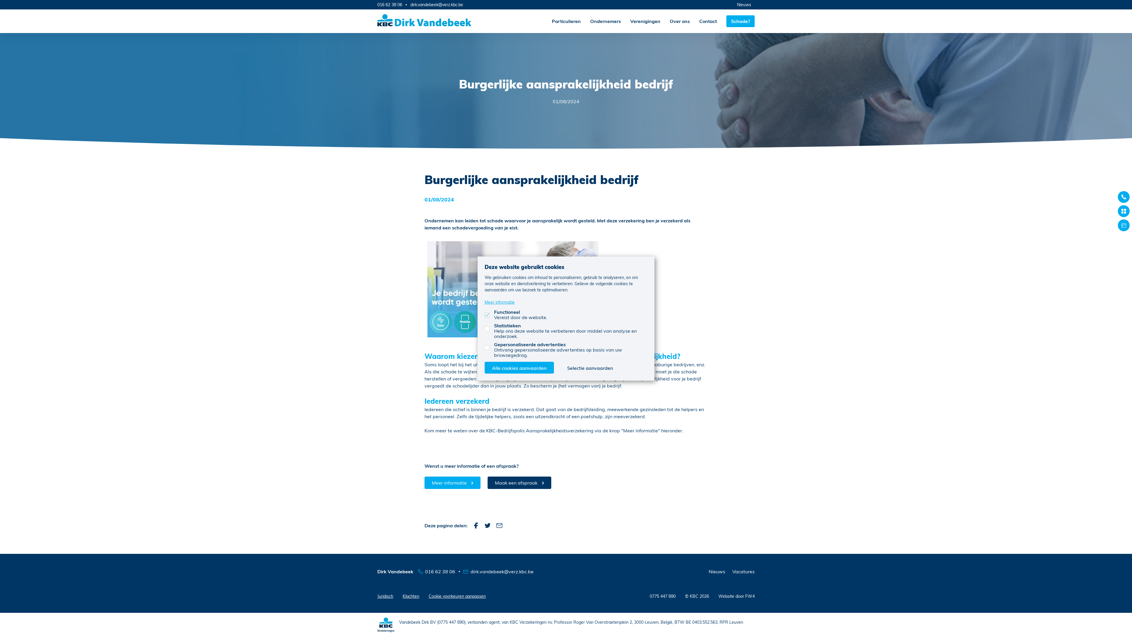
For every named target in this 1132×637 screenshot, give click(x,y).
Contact (708, 21)
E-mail (499, 525)
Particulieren (566, 21)
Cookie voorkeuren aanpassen (457, 596)
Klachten (411, 596)
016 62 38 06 (389, 4)
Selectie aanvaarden (590, 368)
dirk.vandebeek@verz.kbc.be (436, 4)
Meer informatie (449, 483)
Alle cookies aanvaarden (519, 368)
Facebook (475, 525)
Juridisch (385, 596)
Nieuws (744, 4)
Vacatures (743, 571)
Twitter (487, 525)
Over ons (680, 21)
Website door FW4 (736, 596)
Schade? (740, 21)
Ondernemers (605, 21)
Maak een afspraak (516, 483)
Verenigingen (645, 21)
